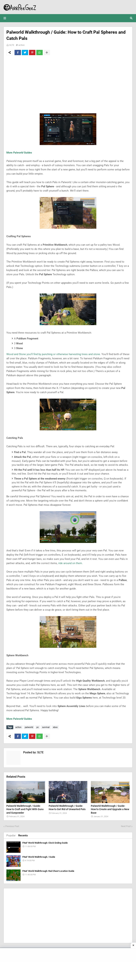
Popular (11, 835)
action (21, 45)
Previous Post (12, 826)
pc (37, 727)
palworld (29, 727)
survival (46, 727)
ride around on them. (70, 563)
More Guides (19, 152)
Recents (23, 835)
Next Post (126, 826)
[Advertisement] (68, 84)
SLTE (11, 45)
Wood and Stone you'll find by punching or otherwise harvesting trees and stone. (53, 354)
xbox (55, 727)
